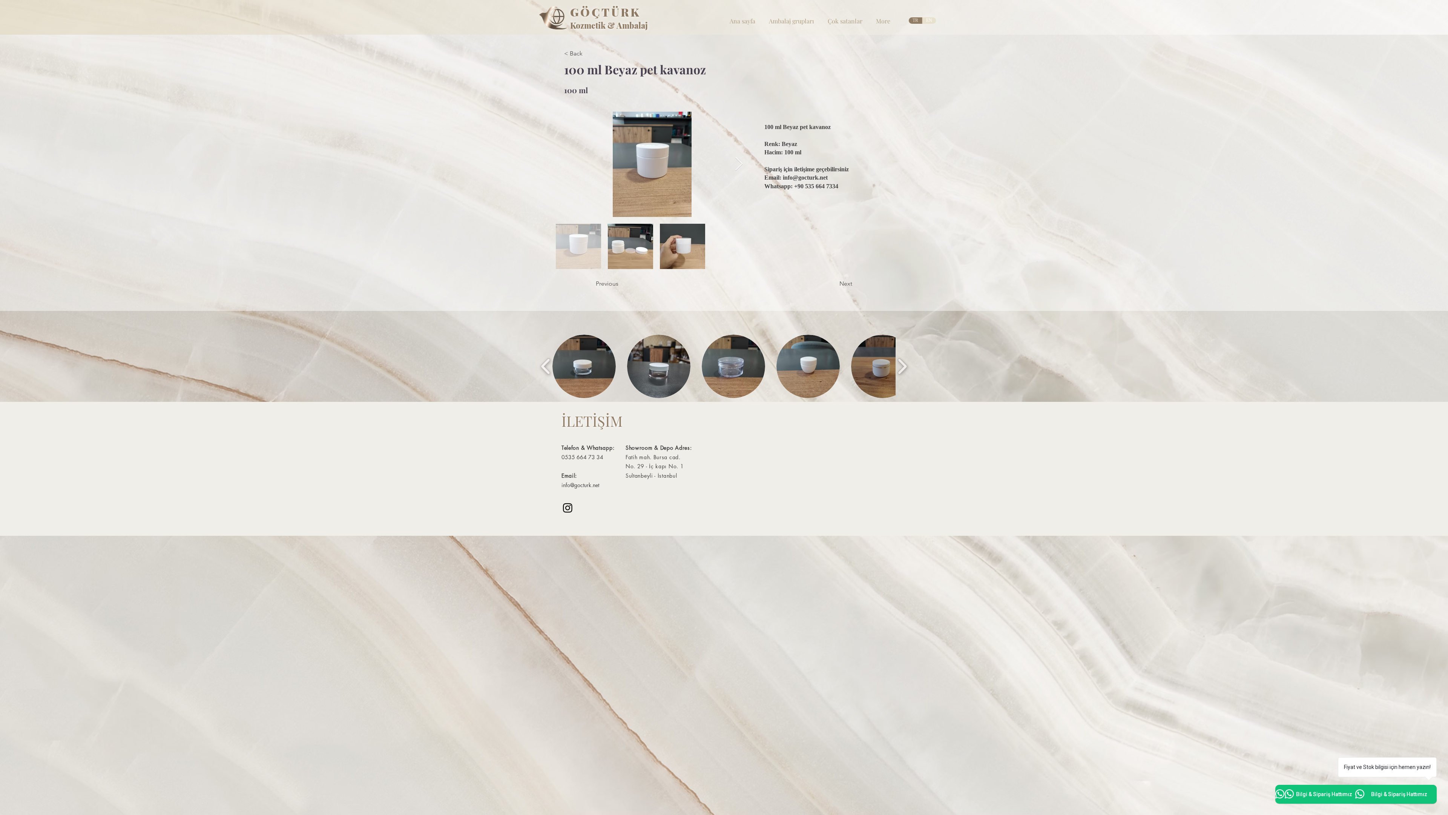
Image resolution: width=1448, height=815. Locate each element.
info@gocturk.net (805, 177)
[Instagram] (567, 507)
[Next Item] (739, 164)
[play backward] (545, 366)
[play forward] (902, 366)
